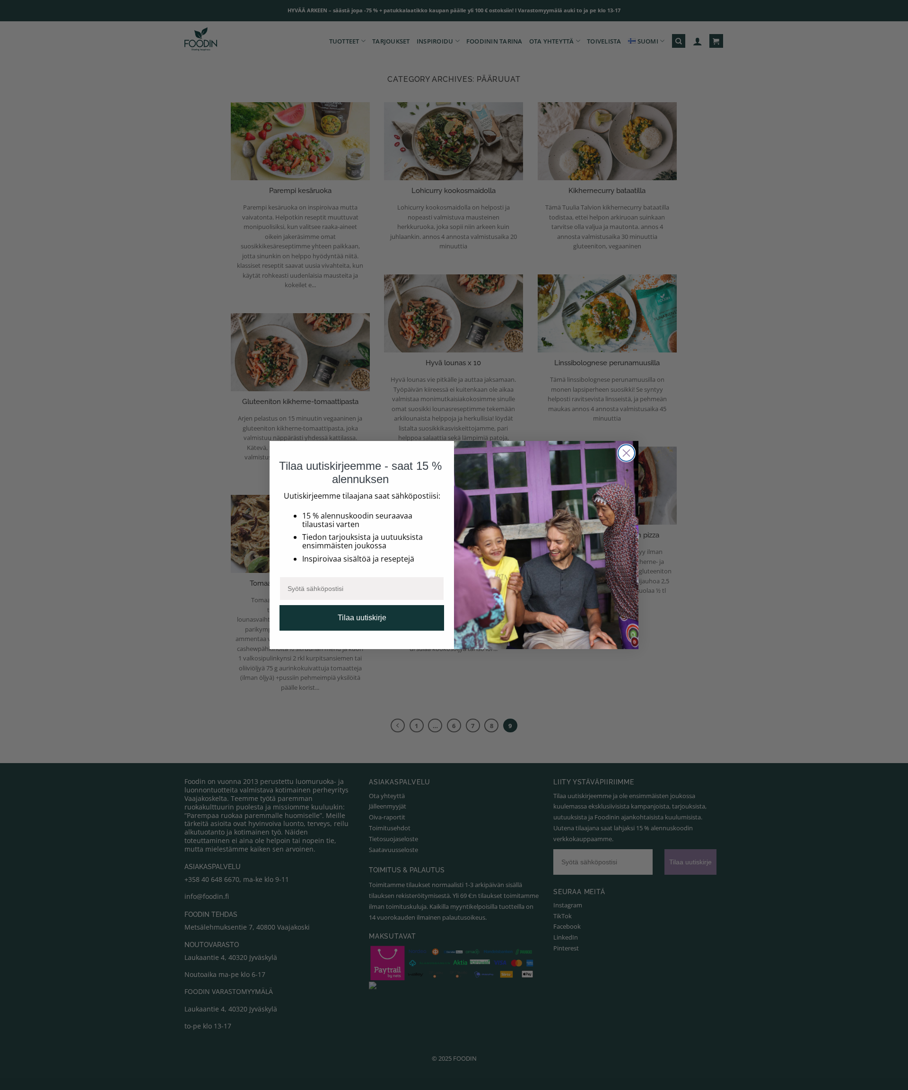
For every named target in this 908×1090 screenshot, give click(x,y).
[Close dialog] (626, 453)
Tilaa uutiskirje (362, 618)
